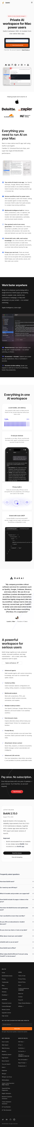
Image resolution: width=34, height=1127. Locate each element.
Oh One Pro (21, 1051)
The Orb (20, 1054)
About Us (20, 993)
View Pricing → (26, 50)
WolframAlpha (5, 1080)
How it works (5, 1041)
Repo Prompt (21, 1062)
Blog (3, 985)
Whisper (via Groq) (7, 1077)
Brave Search (5, 1061)
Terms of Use (21, 975)
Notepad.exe (21, 1066)
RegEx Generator (6, 1093)
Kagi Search (5, 1057)
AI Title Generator (6, 1110)
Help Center (5, 1016)
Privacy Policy (22, 979)
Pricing (3, 979)
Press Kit (20, 1000)
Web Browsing (5, 1048)
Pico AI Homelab (22, 1059)
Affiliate (20, 1006)
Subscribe (17, 1028)
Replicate (4, 1070)
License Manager (6, 1006)
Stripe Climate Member (24, 1003)
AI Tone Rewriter (6, 1107)
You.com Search (6, 1064)
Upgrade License (6, 1012)
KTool (19, 1045)
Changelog (5, 988)
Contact (20, 996)
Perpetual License (6, 1003)
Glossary (4, 991)
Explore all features (11, 663)
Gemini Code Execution (8, 1083)
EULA (19, 985)
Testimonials (5, 982)
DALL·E (3, 1067)
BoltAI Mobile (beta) (7, 975)
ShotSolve (21, 1048)
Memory (4, 1051)
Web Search (5, 1045)
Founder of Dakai (22, 621)
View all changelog (17, 857)
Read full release (17, 853)
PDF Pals (20, 1041)
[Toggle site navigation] (31, 2)
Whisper (4, 1073)
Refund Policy (22, 982)
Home (3, 972)
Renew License (6, 1009)
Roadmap (4, 995)
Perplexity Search (6, 1054)
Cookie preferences (23, 988)
